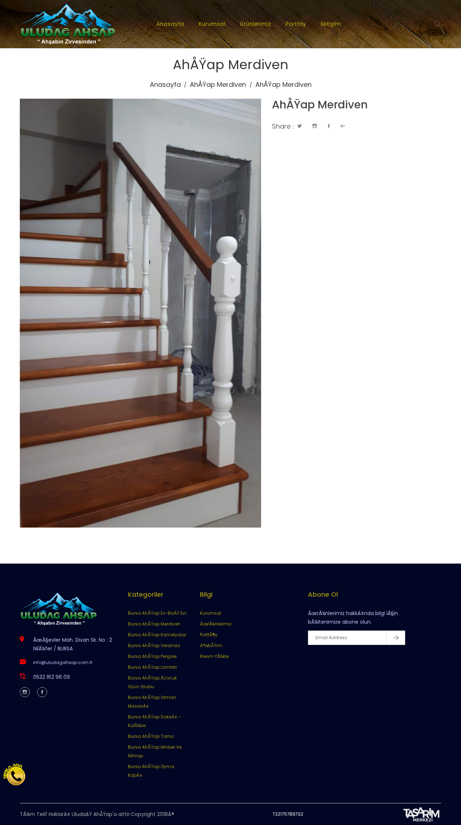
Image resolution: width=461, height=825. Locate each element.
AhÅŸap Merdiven (218, 84)
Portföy (296, 24)
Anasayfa (170, 24)
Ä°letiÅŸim (211, 645)
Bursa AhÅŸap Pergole (152, 656)
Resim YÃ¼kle (214, 656)
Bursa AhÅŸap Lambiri (152, 667)
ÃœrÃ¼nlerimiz (216, 624)
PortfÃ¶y (209, 635)
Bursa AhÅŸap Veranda (154, 645)
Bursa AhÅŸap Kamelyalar (157, 635)
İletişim (331, 24)
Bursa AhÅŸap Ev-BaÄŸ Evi (157, 613)
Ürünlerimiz (255, 24)
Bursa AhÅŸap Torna (151, 736)
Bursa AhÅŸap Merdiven (154, 624)
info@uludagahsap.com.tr (63, 662)
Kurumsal (211, 24)
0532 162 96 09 (51, 677)
